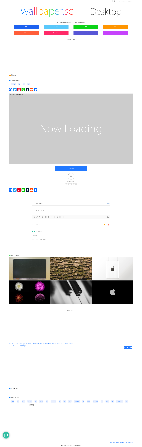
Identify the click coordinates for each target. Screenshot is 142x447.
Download (71, 168)
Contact (122, 442)
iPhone (26, 33)
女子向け (95, 401)
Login (108, 203)
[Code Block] (54, 217)
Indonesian (124, 1)
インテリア (119, 401)
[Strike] (42, 217)
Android (86, 33)
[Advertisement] (71, 54)
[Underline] (39, 217)
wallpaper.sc (77, 445)
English (118, 1)
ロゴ (70, 401)
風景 (86, 26)
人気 (26, 26)
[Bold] (34, 217)
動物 (88, 401)
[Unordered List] (48, 217)
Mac (107, 401)
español (130, 1)
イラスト (53, 401)
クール (116, 26)
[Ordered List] (45, 217)
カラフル (77, 401)
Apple (41, 401)
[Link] (57, 217)
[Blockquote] (51, 217)
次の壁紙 (127, 347)
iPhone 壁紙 (129, 442)
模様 (13, 401)
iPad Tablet (56, 33)
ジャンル (56, 26)
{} (60, 217)
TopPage (112, 442)
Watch (116, 33)
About (117, 442)
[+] (63, 217)
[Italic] (37, 217)
